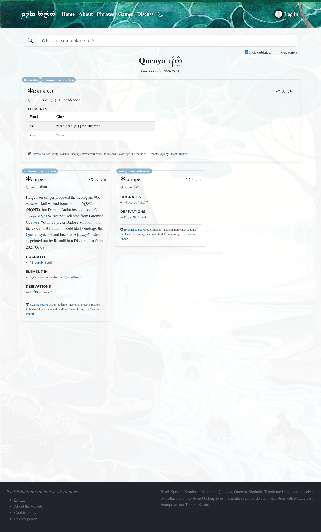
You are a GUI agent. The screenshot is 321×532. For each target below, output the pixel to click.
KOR (47, 215)
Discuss (145, 14)
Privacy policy (25, 518)
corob (35, 222)
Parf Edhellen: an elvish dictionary (38, 14)
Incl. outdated (259, 52)
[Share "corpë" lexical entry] (91, 180)
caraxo (31, 203)
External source (41, 154)
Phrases (105, 14)
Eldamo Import (178, 154)
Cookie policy (25, 512)
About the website (28, 506)
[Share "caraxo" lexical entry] (278, 92)
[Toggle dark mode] (160, 14)
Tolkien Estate (196, 504)
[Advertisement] (160, 360)
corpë (84, 234)
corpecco (41, 277)
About (86, 14)
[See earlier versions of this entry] (283, 92)
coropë (31, 215)
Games (125, 14)
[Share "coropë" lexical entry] (185, 180)
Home (68, 14)
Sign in (19, 499)
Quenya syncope (39, 234)
